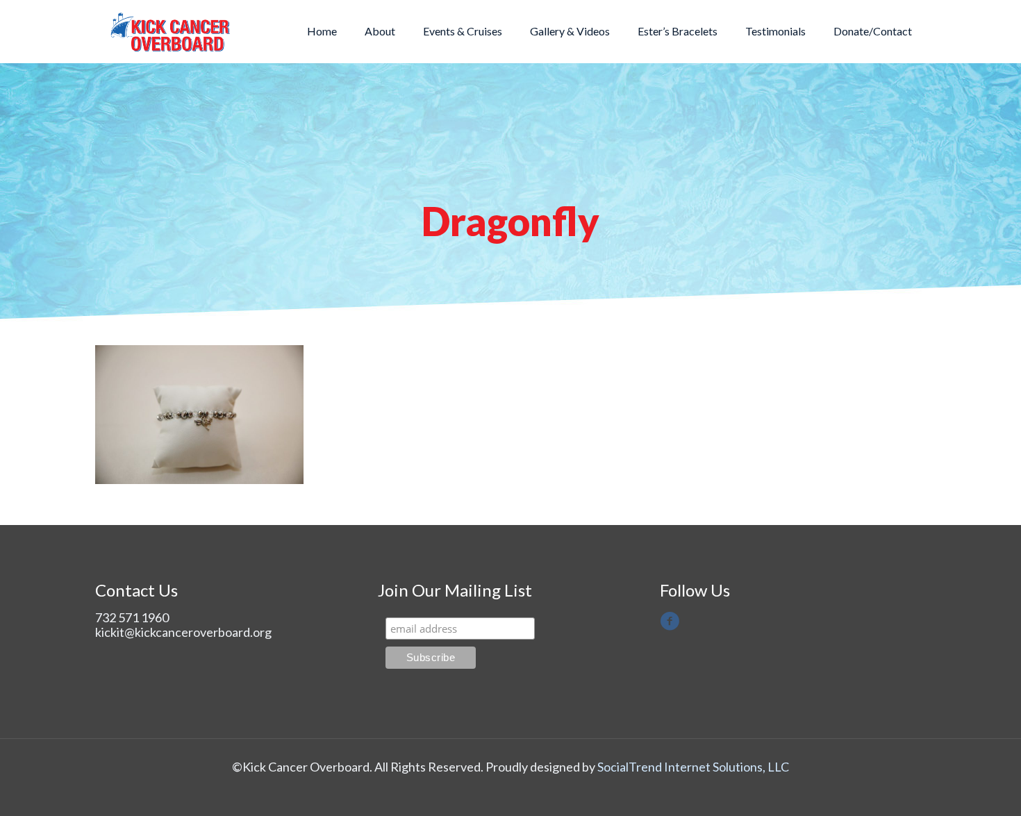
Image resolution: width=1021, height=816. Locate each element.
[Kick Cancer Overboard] (170, 31)
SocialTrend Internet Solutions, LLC (693, 766)
